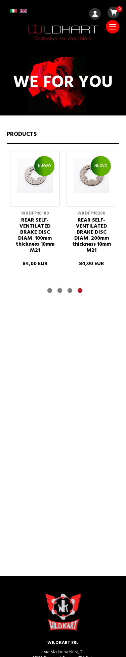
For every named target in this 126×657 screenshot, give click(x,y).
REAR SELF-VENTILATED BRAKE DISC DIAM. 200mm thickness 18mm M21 (91, 235)
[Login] (95, 15)
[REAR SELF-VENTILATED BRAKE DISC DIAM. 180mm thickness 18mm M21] (35, 195)
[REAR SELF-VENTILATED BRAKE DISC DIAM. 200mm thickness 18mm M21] (91, 195)
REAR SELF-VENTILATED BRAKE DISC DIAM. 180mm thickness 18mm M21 (35, 235)
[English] (23, 13)
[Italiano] (13, 13)
